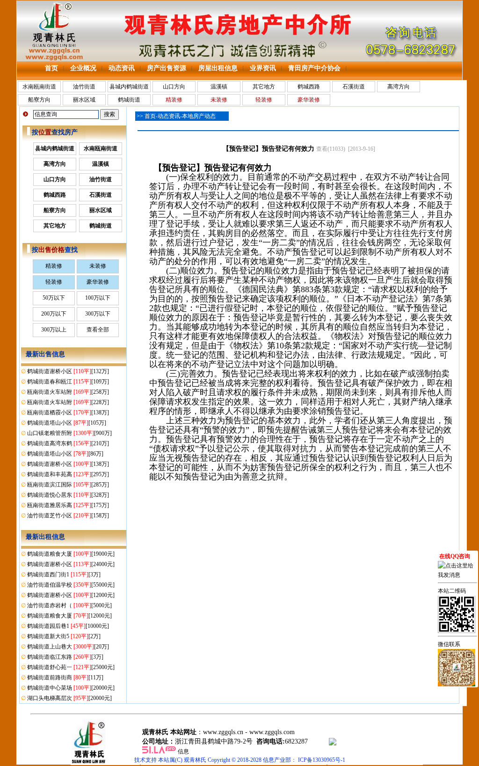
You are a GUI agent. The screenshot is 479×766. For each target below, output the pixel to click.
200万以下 (53, 313)
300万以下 (97, 313)
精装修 (53, 266)
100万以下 (97, 298)
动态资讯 (122, 68)
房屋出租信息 (218, 68)
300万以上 (53, 329)
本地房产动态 (199, 116)
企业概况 (83, 68)
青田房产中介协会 (314, 68)
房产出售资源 (166, 68)
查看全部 (98, 329)
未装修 (97, 266)
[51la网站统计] (159, 751)
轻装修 (53, 282)
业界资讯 (263, 68)
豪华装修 (98, 282)
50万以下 (54, 298)
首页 (51, 68)
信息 (183, 751)
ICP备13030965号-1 (321, 760)
